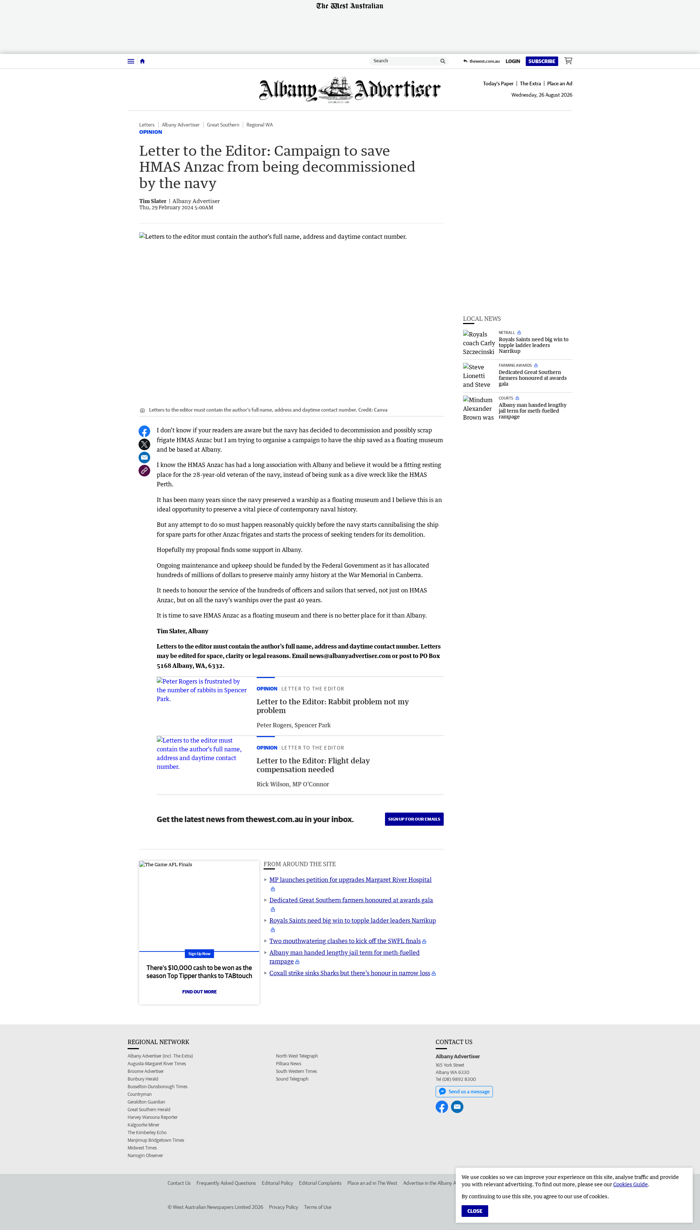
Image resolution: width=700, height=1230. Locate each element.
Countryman (140, 1094)
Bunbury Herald (143, 1079)
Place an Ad (559, 83)
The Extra (530, 83)
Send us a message (469, 1091)
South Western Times (296, 1071)
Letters (147, 125)
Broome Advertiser (146, 1071)
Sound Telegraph (292, 1079)
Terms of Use (317, 1207)
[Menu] (131, 61)
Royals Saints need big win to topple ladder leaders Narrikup (352, 920)
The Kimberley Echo (147, 1132)
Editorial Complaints (320, 1183)
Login (513, 61)
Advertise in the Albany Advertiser (439, 1183)
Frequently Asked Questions (226, 1183)
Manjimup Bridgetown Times (156, 1140)
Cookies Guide (630, 1184)
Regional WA (259, 125)
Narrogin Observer (145, 1155)
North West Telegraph (297, 1056)
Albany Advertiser (181, 125)
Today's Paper (498, 83)
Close (474, 1211)
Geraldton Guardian (146, 1102)
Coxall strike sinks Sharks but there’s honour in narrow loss (349, 973)
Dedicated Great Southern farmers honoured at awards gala (351, 900)
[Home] (142, 61)
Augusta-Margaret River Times (157, 1063)
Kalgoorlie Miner (143, 1125)
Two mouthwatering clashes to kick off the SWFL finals (345, 941)
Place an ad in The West (372, 1183)
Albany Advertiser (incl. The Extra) (160, 1056)
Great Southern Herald (149, 1109)
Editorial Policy (277, 1183)
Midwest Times (142, 1148)
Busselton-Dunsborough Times (157, 1086)
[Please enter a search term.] (443, 61)
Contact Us (179, 1183)
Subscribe (542, 61)
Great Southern (223, 125)
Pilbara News (288, 1063)
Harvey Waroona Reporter (153, 1117)
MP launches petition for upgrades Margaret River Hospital (350, 879)
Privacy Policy (283, 1207)
